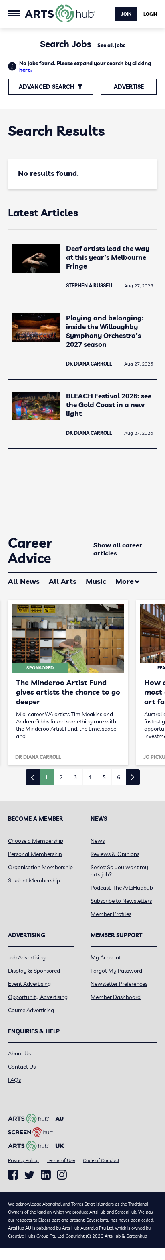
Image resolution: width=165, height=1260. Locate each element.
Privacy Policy (23, 1160)
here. (25, 69)
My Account (106, 957)
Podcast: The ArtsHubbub (122, 887)
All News (24, 581)
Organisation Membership (40, 867)
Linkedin (46, 1175)
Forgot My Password (116, 970)
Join (126, 14)
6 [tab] (118, 777)
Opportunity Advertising (38, 997)
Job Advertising (27, 957)
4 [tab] (89, 777)
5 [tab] (104, 777)
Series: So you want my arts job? (119, 871)
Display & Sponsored (34, 970)
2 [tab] (60, 777)
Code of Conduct (101, 1160)
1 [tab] (46, 777)
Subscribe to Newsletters (121, 900)
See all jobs (111, 45)
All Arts (62, 581)
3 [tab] (75, 777)
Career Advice (30, 550)
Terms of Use (61, 1160)
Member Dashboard (116, 997)
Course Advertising (31, 1010)
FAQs (14, 1079)
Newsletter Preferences (119, 983)
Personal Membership (35, 854)
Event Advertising (29, 983)
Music (96, 581)
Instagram (62, 1175)
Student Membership (34, 880)
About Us (19, 1053)
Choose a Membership (35, 840)
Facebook (13, 1175)
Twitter (29, 1175)
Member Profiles (111, 914)
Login (150, 14)
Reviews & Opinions (115, 854)
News (98, 840)
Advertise (129, 86)
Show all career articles (117, 549)
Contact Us (22, 1066)
